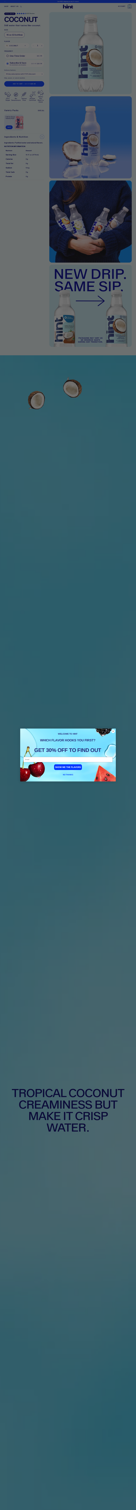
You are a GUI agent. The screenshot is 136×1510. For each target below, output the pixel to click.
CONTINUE (68, 767)
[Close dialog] (113, 731)
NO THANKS (68, 775)
